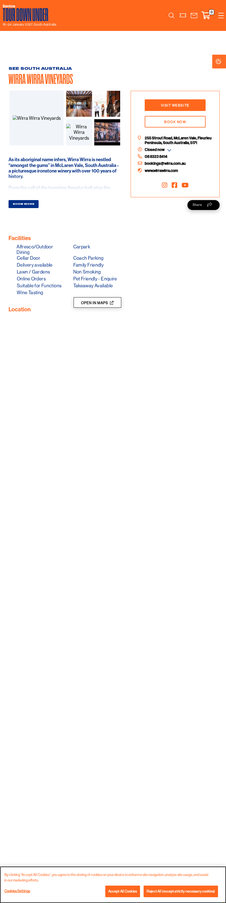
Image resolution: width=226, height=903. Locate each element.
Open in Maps (94, 303)
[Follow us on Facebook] (174, 185)
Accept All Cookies (122, 891)
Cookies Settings (224, 61)
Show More (23, 204)
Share (197, 205)
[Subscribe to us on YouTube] (185, 185)
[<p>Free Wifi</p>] (10, 221)
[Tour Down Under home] (28, 13)
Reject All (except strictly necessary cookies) (181, 891)
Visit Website (175, 105)
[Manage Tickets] (183, 15)
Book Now (175, 122)
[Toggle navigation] (221, 15)
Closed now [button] (155, 149)
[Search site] (171, 15)
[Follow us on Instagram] (164, 185)
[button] (194, 15)
